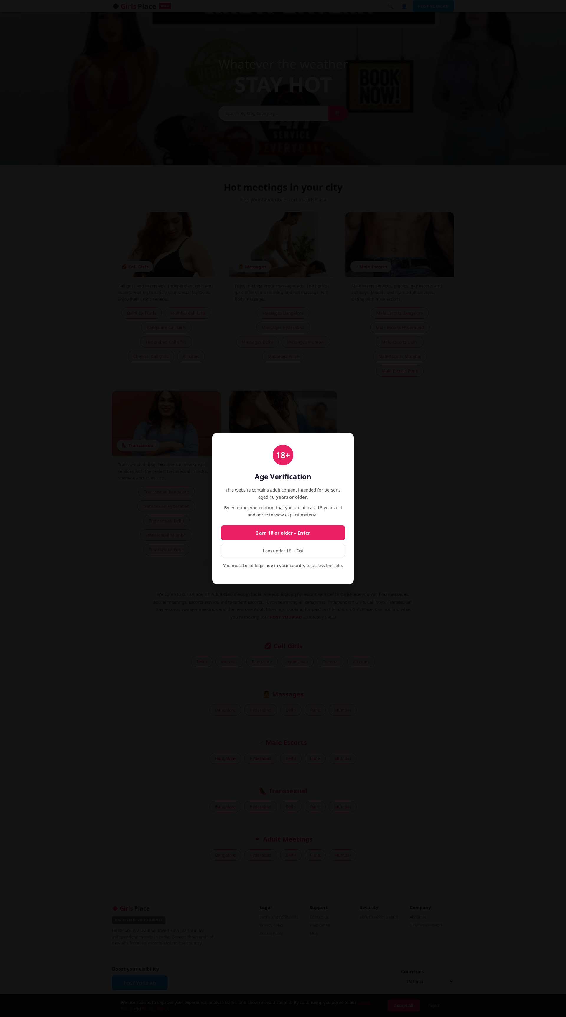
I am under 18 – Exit (283, 550)
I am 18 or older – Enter (283, 533)
